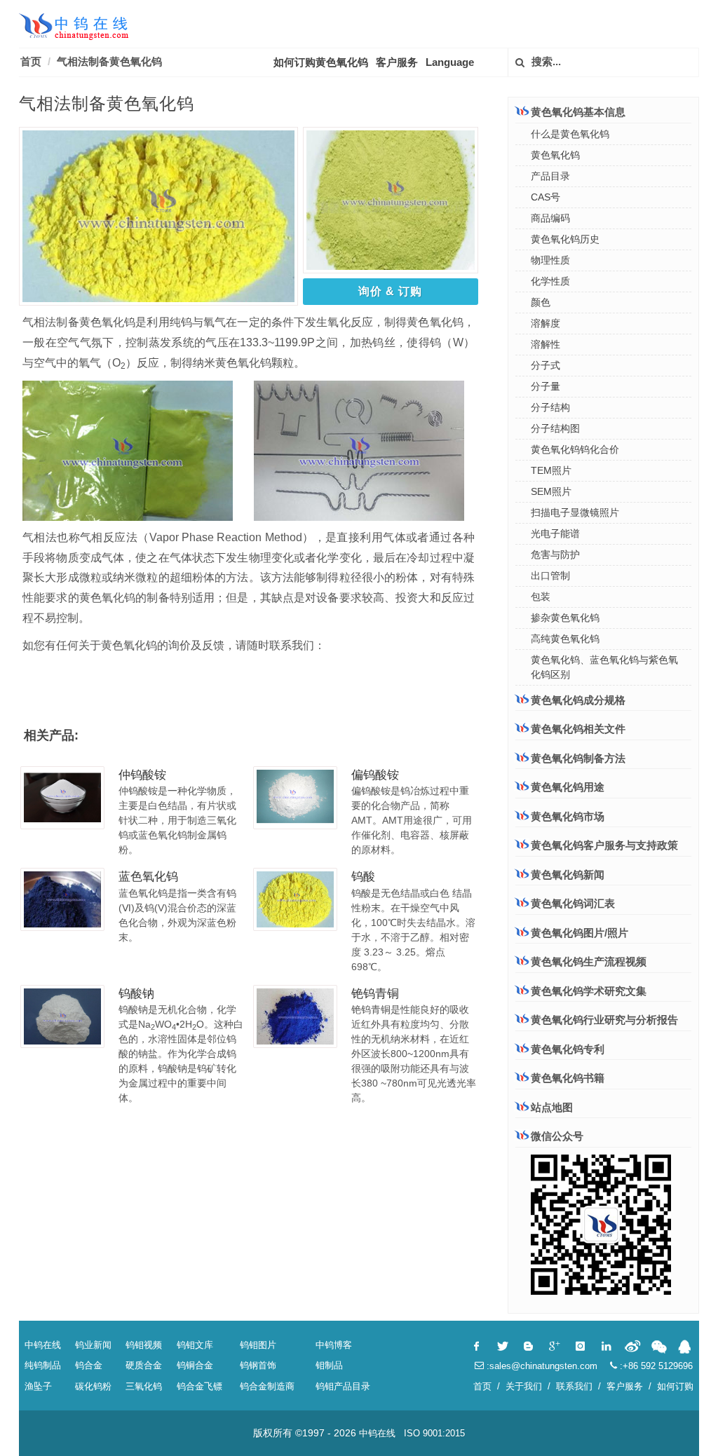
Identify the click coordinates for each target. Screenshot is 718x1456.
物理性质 (550, 260)
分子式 (545, 365)
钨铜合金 (195, 1365)
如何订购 (675, 1386)
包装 (540, 596)
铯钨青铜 (375, 993)
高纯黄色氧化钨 (565, 638)
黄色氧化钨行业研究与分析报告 (604, 1020)
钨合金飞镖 (199, 1386)
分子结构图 (555, 428)
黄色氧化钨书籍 (567, 1078)
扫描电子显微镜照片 (575, 512)
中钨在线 (43, 1345)
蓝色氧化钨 (148, 876)
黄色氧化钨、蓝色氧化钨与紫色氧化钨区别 (604, 667)
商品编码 (550, 218)
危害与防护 (555, 554)
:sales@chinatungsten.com (540, 1366)
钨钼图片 (258, 1345)
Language (450, 62)
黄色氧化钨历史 (565, 239)
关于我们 (524, 1386)
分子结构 (550, 407)
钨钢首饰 (258, 1365)
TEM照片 (551, 470)
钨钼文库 (195, 1345)
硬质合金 (144, 1365)
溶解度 (545, 323)
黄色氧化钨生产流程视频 (588, 961)
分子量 (545, 386)
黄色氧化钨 (555, 155)
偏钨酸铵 (375, 775)
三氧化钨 (144, 1386)
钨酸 (363, 876)
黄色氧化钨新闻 (567, 874)
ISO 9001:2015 (434, 1433)
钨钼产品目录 (343, 1386)
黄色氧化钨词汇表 (573, 903)
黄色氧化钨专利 (567, 1049)
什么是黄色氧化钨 (570, 134)
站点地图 (552, 1107)
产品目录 (550, 176)
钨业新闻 (93, 1345)
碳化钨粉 (93, 1386)
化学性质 (550, 281)
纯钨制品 (43, 1365)
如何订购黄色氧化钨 (320, 62)
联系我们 (574, 1386)
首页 (30, 61)
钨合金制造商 (267, 1386)
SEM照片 (551, 491)
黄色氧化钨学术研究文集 (588, 991)
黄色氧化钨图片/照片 (579, 933)
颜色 (540, 302)
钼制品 (329, 1365)
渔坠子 (38, 1386)
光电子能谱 (555, 533)
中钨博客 (334, 1345)
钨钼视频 (144, 1345)
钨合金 (88, 1365)
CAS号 (545, 197)
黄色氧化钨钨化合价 (575, 449)
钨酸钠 (136, 993)
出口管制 (550, 575)
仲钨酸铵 (142, 775)
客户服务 (397, 62)
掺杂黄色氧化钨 (565, 617)
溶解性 (545, 344)
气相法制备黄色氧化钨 (109, 61)
